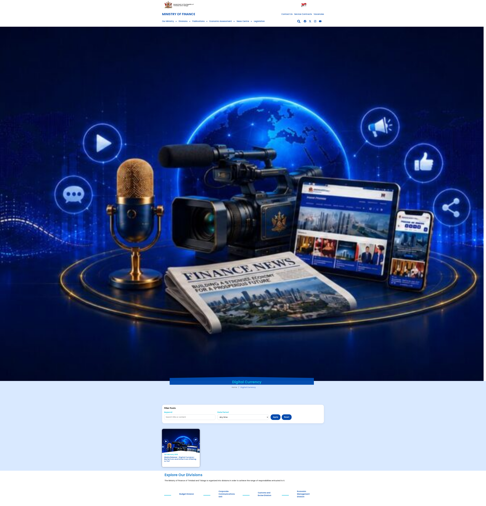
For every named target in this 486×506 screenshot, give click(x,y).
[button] (298, 21)
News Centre (243, 21)
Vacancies (319, 14)
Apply (275, 417)
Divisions (183, 21)
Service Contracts (303, 14)
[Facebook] (305, 21)
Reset (286, 417)
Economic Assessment (220, 21)
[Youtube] (320, 21)
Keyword (168, 412)
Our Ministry (168, 21)
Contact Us (287, 14)
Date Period (223, 412)
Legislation (259, 21)
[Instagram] (315, 21)
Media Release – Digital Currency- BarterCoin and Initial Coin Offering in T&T (180, 459)
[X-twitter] (310, 21)
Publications (198, 21)
